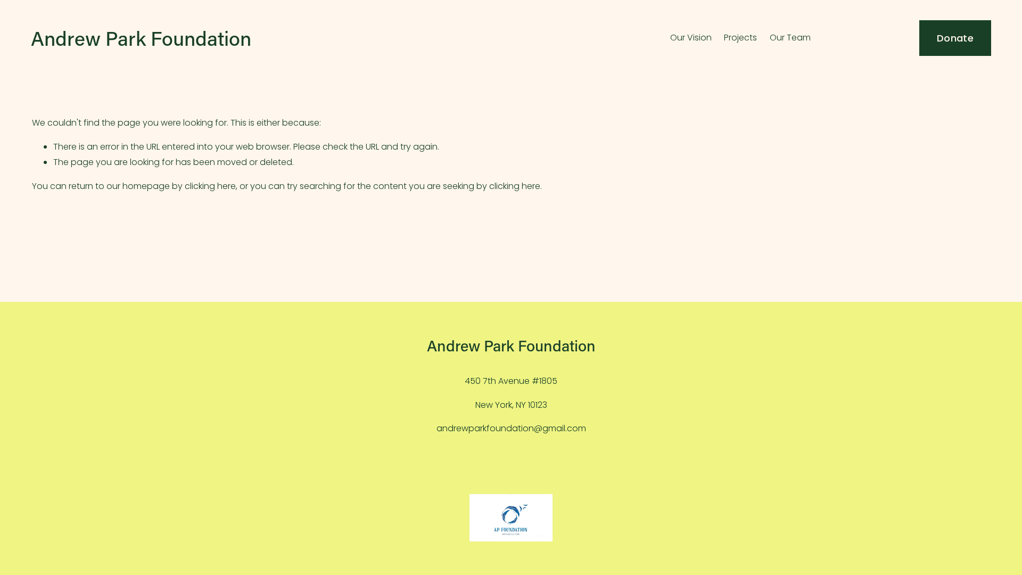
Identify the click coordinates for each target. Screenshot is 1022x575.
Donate (955, 38)
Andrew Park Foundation (141, 38)
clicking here (210, 186)
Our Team (790, 37)
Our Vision (691, 37)
